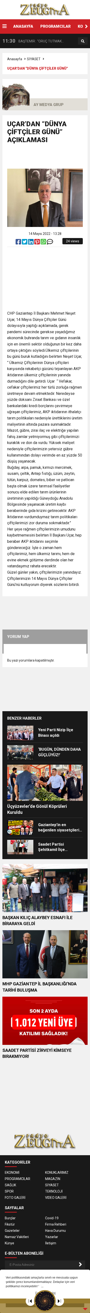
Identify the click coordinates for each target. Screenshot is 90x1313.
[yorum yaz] (50, 243)
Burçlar (10, 1218)
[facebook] (19, 243)
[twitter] (25, 243)
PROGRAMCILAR (55, 26)
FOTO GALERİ (15, 1198)
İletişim (50, 1243)
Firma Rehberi (55, 1224)
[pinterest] (37, 243)
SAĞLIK (10, 1185)
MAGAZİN (52, 1179)
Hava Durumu (55, 1231)
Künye (9, 1243)
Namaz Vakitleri (17, 1237)
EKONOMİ (12, 1172)
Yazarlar (51, 1237)
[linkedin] (31, 243)
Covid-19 (52, 1218)
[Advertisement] (48, 158)
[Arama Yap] (82, 41)
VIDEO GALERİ (55, 1198)
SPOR (9, 1191)
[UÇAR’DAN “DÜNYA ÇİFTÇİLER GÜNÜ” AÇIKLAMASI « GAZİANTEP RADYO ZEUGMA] (45, 9)
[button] (86, 26)
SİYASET (34, 59)
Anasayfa (14, 59)
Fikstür (10, 1224)
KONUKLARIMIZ (56, 1172)
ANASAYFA (23, 26)
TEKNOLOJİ (54, 1191)
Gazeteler (12, 1231)
